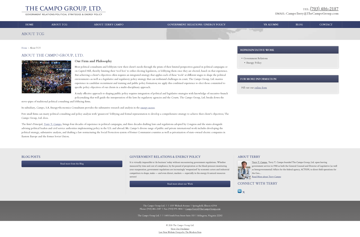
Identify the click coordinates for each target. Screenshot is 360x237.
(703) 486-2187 (324, 9)
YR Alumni (271, 24)
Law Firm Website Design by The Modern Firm (180, 232)
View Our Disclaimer (180, 229)
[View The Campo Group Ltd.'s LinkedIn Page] (240, 191)
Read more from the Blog (72, 163)
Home (29, 24)
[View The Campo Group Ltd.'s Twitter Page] (243, 192)
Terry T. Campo (52, 124)
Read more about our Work (180, 183)
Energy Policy (254, 62)
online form (260, 87)
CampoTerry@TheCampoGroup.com (312, 14)
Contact (326, 24)
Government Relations (256, 58)
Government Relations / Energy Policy (196, 24)
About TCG (59, 24)
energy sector (147, 107)
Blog (299, 24)
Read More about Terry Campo (266, 176)
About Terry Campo (108, 24)
